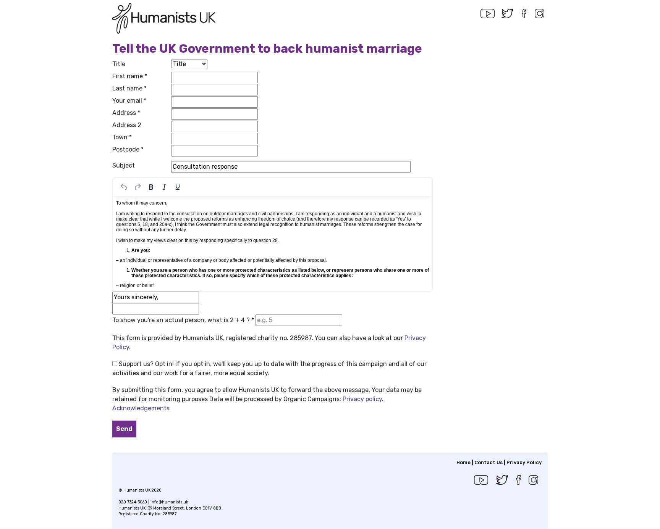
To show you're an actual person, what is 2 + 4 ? (183, 320)
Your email (129, 100)
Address (126, 112)
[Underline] (177, 187)
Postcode (128, 149)
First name (129, 76)
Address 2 (126, 125)
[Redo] (137, 187)
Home (463, 462)
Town (122, 137)
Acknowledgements (141, 408)
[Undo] (124, 187)
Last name (129, 88)
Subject (123, 165)
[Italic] (164, 187)
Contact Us (488, 462)
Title (118, 64)
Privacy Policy (524, 462)
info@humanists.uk (169, 502)
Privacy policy (362, 399)
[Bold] (150, 187)
